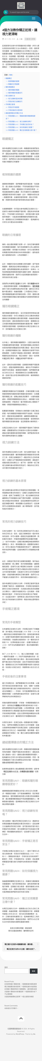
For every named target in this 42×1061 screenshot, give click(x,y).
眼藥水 (18, 705)
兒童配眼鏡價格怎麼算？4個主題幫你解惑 (19, 996)
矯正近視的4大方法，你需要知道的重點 (18, 772)
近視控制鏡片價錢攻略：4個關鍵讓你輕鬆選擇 (20, 984)
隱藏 (10, 75)
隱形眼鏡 (35, 286)
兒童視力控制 (30, 39)
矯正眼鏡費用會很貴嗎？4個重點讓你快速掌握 (20, 986)
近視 (17, 284)
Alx (34, 1034)
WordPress (20, 1034)
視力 (5, 358)
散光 (19, 358)
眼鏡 (32, 284)
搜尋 (6, 967)
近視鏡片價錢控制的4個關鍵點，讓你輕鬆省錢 (20, 989)
